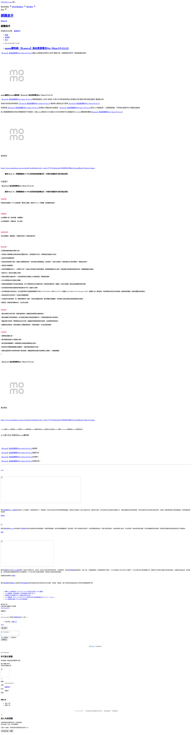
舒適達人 (12, 583)
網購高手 (7, 15)
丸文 (10, 570)
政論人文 (14, 621)
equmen (12, 528)
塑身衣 (3, 515)
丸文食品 (16, 570)
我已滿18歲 (5, 731)
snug (2, 470)
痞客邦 (16, 617)
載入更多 (4, 628)
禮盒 (13, 575)
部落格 (7, 37)
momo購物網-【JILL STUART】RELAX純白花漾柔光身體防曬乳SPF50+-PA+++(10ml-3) (29, 597)
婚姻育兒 (17, 31)
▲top (2, 624)
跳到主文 (4, 21)
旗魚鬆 (72, 570)
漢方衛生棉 (25, 583)
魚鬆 (2, 532)
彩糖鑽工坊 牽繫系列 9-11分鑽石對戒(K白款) (17, 595)
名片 (6, 40)
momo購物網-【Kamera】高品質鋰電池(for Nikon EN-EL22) (37, 48)
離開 (11, 731)
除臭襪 (5, 510)
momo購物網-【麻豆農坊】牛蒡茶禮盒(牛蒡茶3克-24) (20, 593)
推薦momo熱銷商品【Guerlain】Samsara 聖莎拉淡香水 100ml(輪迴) (24, 591)
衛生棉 (5, 583)
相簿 (6, 35)
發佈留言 (4, 639)
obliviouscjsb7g (5, 608)
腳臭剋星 (15, 510)
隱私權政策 (107, 711)
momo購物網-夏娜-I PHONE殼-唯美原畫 (16, 599)
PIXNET (81, 711)
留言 (19, 617)
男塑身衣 (23, 528)
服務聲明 (115, 711)
